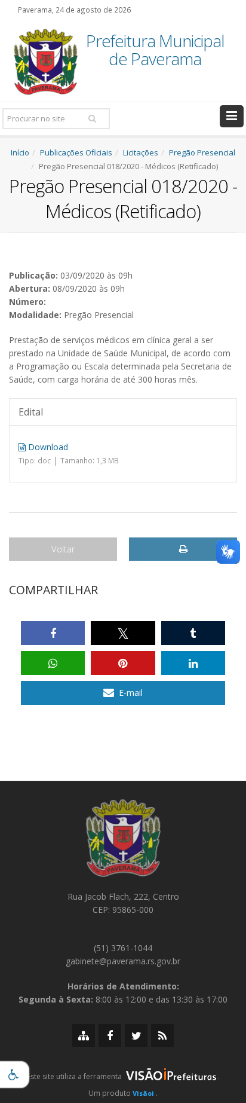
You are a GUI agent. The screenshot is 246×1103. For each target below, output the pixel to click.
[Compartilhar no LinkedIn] (193, 663)
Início (20, 152)
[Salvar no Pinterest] (123, 663)
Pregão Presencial (202, 152)
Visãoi (143, 1093)
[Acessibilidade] (14, 1074)
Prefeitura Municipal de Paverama (155, 51)
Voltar (63, 549)
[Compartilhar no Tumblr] (193, 633)
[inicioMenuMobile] (232, 116)
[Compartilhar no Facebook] (53, 633)
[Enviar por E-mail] (123, 693)
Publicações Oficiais (76, 152)
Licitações (140, 152)
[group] (123, 1079)
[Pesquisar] (92, 118)
